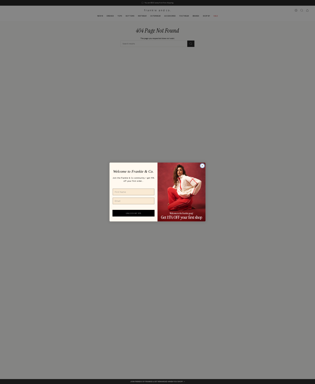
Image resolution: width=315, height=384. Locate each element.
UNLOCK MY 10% (133, 213)
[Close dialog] (202, 166)
